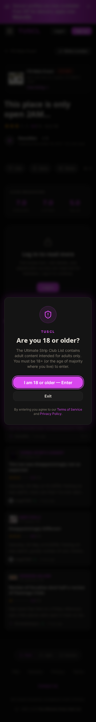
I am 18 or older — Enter (48, 382)
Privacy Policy (51, 414)
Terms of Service (69, 409)
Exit (48, 396)
